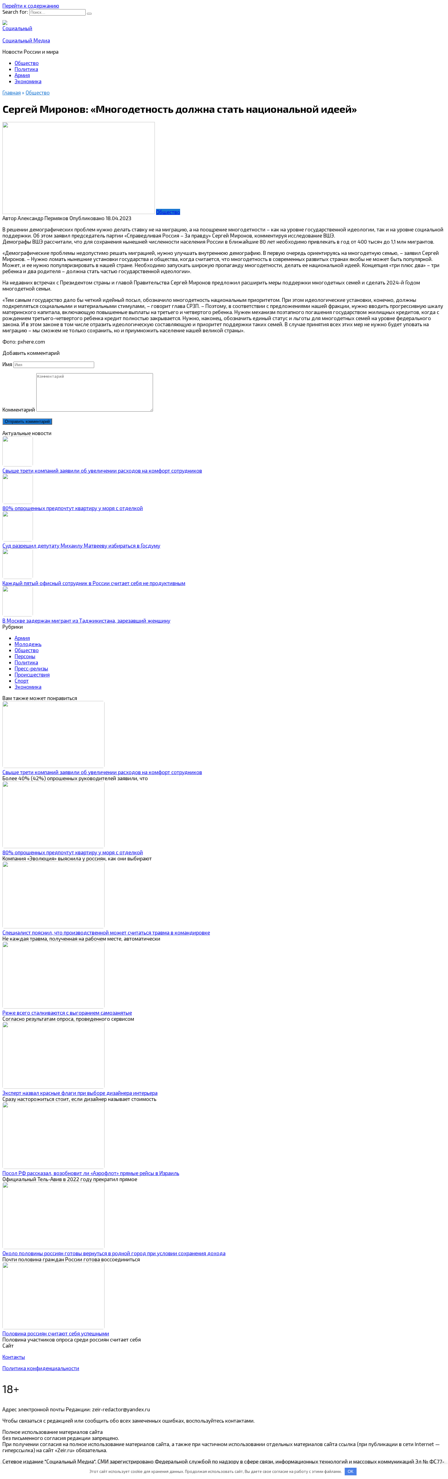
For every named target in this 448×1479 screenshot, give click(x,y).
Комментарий (18, 409)
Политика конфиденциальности (40, 1368)
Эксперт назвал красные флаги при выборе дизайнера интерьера (80, 1093)
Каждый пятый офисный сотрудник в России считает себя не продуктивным (93, 583)
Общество (27, 63)
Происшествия (32, 674)
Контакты (13, 1357)
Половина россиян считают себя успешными (55, 1333)
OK (351, 1471)
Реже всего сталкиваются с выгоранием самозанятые (67, 1012)
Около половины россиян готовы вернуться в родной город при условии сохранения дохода (114, 1253)
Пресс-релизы (31, 668)
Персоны (25, 656)
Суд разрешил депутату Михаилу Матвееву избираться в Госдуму (81, 545)
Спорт (22, 680)
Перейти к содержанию (30, 5)
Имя (7, 364)
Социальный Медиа (26, 40)
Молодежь (28, 644)
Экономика (28, 81)
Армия (22, 75)
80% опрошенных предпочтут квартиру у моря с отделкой (72, 508)
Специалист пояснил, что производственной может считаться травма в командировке (106, 932)
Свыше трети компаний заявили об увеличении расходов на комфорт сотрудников (102, 470)
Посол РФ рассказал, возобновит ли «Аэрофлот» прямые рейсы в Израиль (90, 1173)
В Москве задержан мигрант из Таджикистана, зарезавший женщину (86, 620)
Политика (26, 69)
